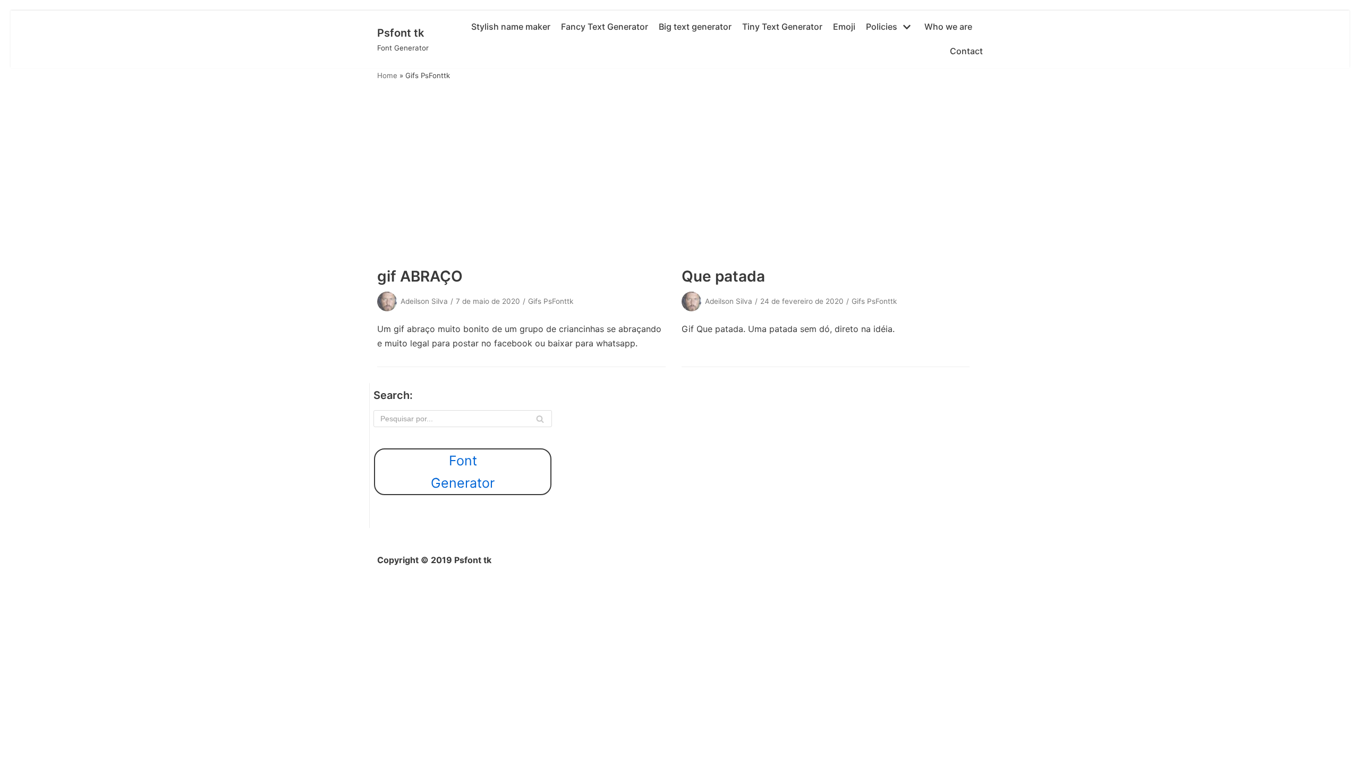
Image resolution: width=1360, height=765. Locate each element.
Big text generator (695, 26)
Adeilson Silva (424, 301)
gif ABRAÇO (420, 276)
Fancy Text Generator (604, 26)
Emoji (844, 26)
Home (387, 75)
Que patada (723, 276)
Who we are (948, 26)
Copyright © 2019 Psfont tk (434, 560)
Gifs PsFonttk (550, 301)
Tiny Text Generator (782, 26)
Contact (966, 51)
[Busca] (540, 418)
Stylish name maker (510, 26)
